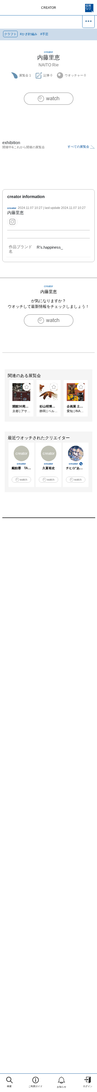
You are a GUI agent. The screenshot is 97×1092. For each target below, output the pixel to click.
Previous (3, 401)
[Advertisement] (48, 585)
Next (93, 401)
